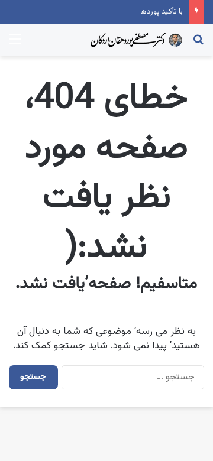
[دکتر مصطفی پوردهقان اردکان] (136, 40)
